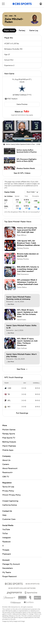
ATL (9, 401)
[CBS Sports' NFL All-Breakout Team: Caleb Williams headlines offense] (10, 245)
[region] (22, 131)
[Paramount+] (9, 597)
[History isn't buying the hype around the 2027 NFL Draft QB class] (10, 232)
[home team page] (22, 88)
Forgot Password (9, 576)
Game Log (33, 30)
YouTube (6, 529)
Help (4, 515)
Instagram (6, 537)
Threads (5, 550)
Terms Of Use (8, 487)
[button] (3, 4)
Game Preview (22, 104)
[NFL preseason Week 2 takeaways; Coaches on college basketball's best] (10, 284)
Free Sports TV (8, 438)
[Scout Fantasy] (15, 602)
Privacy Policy (8, 491)
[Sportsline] (31, 592)
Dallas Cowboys (20, 95)
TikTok (5, 533)
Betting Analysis (9, 442)
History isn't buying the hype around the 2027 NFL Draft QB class (27, 230)
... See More (10, 304)
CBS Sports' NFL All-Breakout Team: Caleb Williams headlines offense (28, 243)
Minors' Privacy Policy (11, 495)
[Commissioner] (24, 597)
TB (9, 394)
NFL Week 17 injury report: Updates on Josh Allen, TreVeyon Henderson (27, 342)
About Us (6, 460)
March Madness (9, 446)
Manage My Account (11, 564)
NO (9, 407)
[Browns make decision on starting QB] (10, 258)
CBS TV (5, 476)
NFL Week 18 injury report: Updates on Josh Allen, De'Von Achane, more (27, 313)
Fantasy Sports (8, 434)
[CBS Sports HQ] (32, 583)
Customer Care (8, 519)
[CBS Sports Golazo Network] (22, 588)
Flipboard (6, 554)
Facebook (6, 542)
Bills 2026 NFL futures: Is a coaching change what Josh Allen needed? (28, 269)
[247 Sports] (14, 592)
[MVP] (37, 597)
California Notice (9, 505)
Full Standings (22, 413)
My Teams (6, 572)
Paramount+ (7, 472)
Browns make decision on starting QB (28, 255)
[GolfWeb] (29, 602)
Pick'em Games (8, 429)
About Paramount (9, 468)
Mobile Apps (7, 450)
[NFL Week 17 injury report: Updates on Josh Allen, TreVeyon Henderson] (10, 343)
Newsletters (7, 568)
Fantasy (22, 30)
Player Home (9, 30)
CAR (9, 388)
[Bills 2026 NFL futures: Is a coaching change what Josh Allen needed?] (10, 271)
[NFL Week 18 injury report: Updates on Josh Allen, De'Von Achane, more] (10, 314)
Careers (5, 464)
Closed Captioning (10, 501)
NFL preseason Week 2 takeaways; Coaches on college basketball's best (27, 282)
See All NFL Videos (22, 173)
